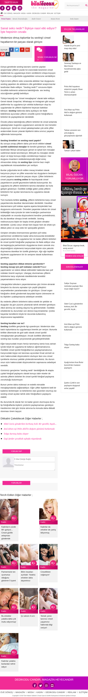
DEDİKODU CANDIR (39, 13)
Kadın (3, 522)
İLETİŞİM (57, 13)
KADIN (29, 13)
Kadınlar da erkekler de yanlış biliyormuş (48, 530)
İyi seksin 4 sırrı (28, 616)
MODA (23, 13)
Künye (74, 695)
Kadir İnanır (36, 19)
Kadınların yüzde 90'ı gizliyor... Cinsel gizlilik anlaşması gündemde (8, 533)
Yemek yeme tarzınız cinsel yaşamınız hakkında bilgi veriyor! (47, 622)
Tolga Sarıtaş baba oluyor (16, 433)
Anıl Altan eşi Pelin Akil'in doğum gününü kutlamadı (29, 428)
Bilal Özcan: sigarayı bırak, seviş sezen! (74, 247)
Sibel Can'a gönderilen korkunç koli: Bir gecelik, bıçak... (30, 423)
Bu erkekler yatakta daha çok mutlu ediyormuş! (8, 619)
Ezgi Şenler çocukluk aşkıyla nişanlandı (22, 438)
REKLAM (50, 13)
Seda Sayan (74, 19)
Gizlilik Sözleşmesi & (53, 695)
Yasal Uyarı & (42, 695)
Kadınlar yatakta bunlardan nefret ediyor (8, 664)
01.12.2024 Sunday (69, 251)
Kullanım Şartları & (66, 695)
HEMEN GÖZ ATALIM (74, 256)
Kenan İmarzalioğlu (20, 19)
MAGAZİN (16, 13)
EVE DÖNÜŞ (8, 13)
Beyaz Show (55, 19)
